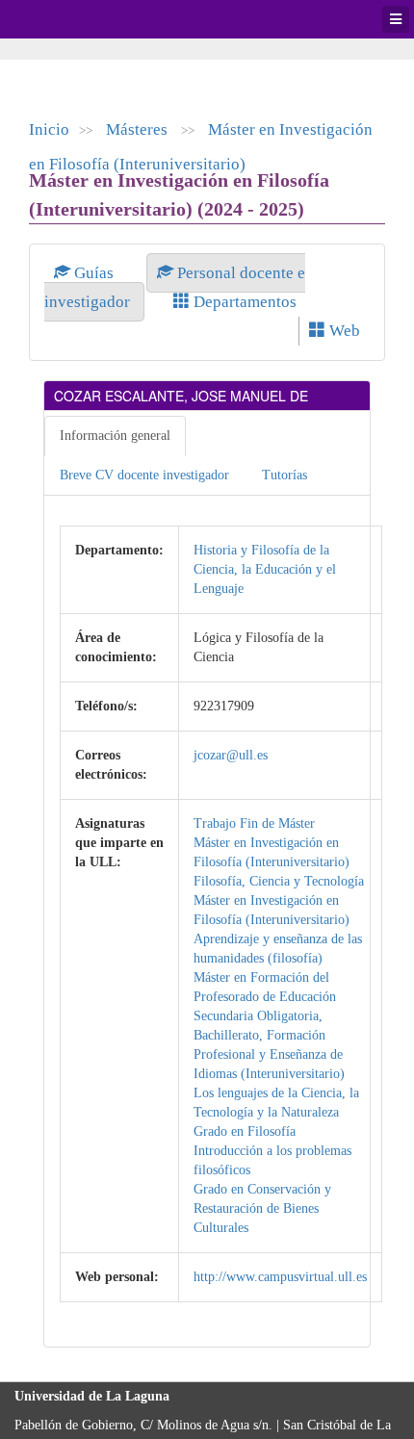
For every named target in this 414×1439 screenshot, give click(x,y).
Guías (93, 273)
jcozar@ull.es (231, 755)
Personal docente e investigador (174, 287)
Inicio (49, 129)
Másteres (138, 129)
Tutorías (284, 475)
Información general (115, 435)
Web (342, 330)
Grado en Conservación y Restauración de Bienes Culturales (262, 1208)
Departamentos (243, 302)
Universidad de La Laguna (67, 19)
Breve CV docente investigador (144, 475)
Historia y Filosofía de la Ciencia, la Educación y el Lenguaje (265, 569)
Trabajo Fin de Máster (254, 823)
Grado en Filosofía (245, 1131)
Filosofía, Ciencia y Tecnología (279, 881)
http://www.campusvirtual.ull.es (280, 1277)
